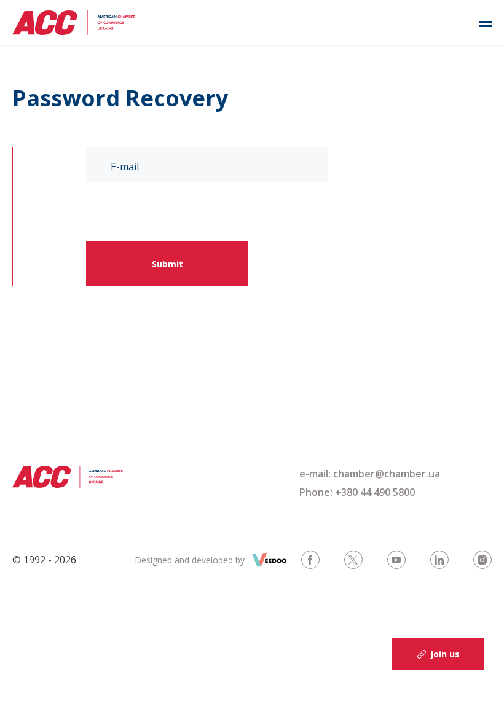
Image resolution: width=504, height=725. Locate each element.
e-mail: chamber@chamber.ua (369, 473)
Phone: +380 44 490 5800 (357, 492)
